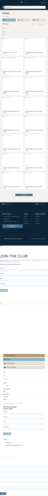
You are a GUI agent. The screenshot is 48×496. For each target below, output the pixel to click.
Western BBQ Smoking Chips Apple (34, 111)
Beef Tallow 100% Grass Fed (10, 52)
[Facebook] (3, 231)
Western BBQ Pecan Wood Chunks (34, 149)
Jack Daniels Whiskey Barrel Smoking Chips (35, 92)
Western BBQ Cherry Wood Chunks (34, 186)
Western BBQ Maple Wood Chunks (11, 167)
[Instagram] (8, 231)
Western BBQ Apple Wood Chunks (11, 130)
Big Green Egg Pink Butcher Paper (11, 111)
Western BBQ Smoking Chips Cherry (34, 167)
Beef (4, 51)
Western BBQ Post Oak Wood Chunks (35, 130)
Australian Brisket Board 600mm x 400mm (11, 92)
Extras (28, 51)
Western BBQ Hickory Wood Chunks (11, 186)
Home (3, 16)
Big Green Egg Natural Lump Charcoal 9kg (12, 72)
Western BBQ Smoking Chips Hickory (34, 52)
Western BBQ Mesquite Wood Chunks (12, 149)
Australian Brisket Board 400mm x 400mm (34, 72)
